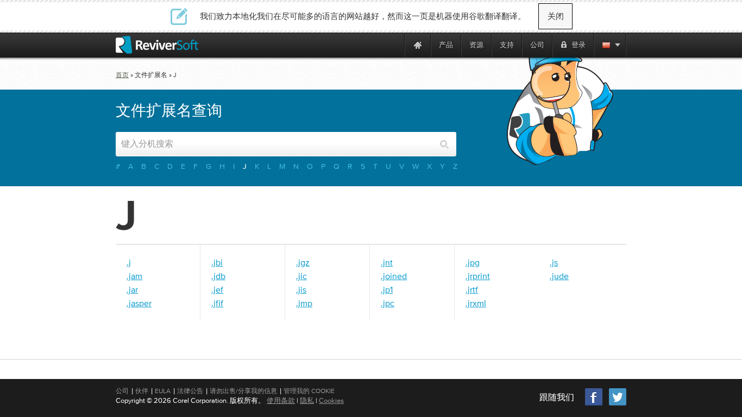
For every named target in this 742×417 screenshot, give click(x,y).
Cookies (331, 400)
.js (554, 262)
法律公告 (190, 391)
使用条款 (281, 400)
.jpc (387, 303)
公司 (122, 391)
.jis (301, 289)
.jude (559, 276)
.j (129, 262)
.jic (301, 276)
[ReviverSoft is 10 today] (394, 45)
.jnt (387, 262)
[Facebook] (594, 404)
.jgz (303, 262)
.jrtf (472, 289)
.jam (134, 276)
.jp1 (387, 289)
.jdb (218, 276)
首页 (122, 75)
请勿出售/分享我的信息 (243, 391)
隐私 (307, 400)
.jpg (473, 262)
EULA (163, 391)
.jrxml (476, 303)
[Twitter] (617, 404)
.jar (132, 289)
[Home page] (417, 45)
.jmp (304, 303)
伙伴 (141, 391)
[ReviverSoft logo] (157, 45)
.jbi (217, 262)
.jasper (139, 303)
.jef (217, 289)
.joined (394, 276)
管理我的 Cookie (309, 391)
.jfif (217, 303)
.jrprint (478, 276)
